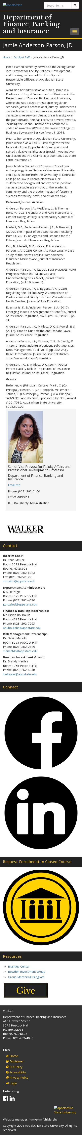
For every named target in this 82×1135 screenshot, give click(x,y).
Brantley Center (19, 966)
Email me (14, 485)
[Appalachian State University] (20, 5)
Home (6, 57)
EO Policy (15, 1067)
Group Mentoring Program (26, 977)
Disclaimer (16, 1061)
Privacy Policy (18, 1077)
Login (13, 1083)
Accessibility (17, 1072)
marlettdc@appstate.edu (20, 651)
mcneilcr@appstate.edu (19, 581)
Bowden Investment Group (26, 972)
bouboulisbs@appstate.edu (22, 628)
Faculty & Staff (22, 57)
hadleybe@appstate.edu (20, 674)
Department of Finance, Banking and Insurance (31, 24)
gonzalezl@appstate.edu (20, 604)
